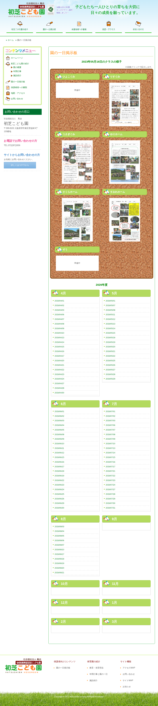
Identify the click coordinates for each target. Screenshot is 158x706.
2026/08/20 (59, 568)
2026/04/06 (59, 315)
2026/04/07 (59, 319)
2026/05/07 (110, 305)
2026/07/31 (110, 508)
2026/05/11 (110, 315)
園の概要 (17, 67)
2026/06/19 (59, 476)
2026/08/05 (59, 536)
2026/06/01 (59, 411)
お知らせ (127, 686)
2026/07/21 (110, 471)
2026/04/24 (59, 379)
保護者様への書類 (79, 29)
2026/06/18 (59, 471)
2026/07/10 (110, 444)
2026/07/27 (110, 489)
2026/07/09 (110, 439)
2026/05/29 (110, 379)
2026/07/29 (110, 499)
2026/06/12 (59, 453)
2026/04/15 (59, 347)
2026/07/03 (110, 421)
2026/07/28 (110, 494)
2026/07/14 (110, 453)
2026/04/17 (59, 356)
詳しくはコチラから (20, 165)
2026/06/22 (59, 480)
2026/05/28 (110, 374)
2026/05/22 (110, 356)
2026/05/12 (110, 319)
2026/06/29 (59, 503)
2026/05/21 (110, 351)
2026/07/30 (110, 503)
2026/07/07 (110, 430)
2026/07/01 (110, 411)
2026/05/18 (110, 338)
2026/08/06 (59, 540)
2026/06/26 (59, 499)
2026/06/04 (59, 425)
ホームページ (17, 58)
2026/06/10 (59, 444)
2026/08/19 (59, 563)
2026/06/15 (59, 457)
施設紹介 (17, 75)
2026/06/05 (59, 430)
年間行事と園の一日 (98, 674)
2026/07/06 (110, 425)
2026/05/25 (110, 361)
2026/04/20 (59, 361)
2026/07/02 (110, 416)
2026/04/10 (59, 333)
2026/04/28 (59, 388)
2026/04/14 (59, 342)
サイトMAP (128, 680)
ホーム (11, 40)
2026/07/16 (110, 462)
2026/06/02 (59, 416)
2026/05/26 (110, 365)
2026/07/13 (110, 448)
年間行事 (17, 71)
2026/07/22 (110, 476)
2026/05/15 (110, 333)
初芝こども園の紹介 (19, 29)
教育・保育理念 (96, 668)
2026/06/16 (59, 462)
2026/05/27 (110, 370)
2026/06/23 (59, 485)
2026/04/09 (59, 328)
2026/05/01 (110, 301)
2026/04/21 (59, 365)
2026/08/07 (59, 545)
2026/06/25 (59, 494)
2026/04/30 (59, 393)
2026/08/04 (59, 531)
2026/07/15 (110, 457)
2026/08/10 (59, 550)
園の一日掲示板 (49, 29)
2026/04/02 (59, 305)
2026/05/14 (110, 328)
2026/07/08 (110, 434)
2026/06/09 (59, 439)
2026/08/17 (59, 554)
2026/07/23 (110, 480)
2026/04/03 (59, 310)
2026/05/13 (110, 324)
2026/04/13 (59, 338)
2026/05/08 (110, 310)
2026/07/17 (110, 467)
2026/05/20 (110, 347)
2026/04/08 (59, 324)
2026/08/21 (59, 573)
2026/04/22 (59, 370)
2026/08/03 (59, 527)
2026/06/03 (59, 421)
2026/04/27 (59, 383)
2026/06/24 (59, 489)
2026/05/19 (110, 342)
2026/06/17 (59, 467)
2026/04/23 (59, 374)
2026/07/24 (110, 485)
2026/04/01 (59, 301)
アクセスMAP (129, 668)
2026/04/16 (59, 351)
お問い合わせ (138, 29)
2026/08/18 (59, 559)
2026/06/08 (59, 434)
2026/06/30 (59, 508)
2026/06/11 (59, 448)
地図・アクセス (108, 29)
